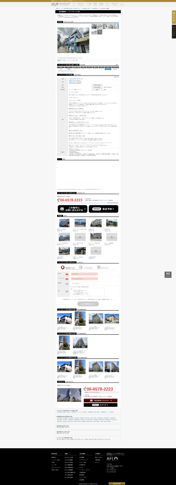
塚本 (75, 81)
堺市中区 (79, 421)
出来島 (66, 427)
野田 (79, 439)
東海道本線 (71, 81)
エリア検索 (89, 4)
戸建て (53, 462)
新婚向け (53, 457)
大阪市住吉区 (83, 419)
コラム (81, 467)
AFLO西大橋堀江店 (70, 472)
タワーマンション (56, 467)
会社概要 (81, 457)
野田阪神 (72, 439)
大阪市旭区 (65, 419)
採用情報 (81, 480)
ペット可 (53, 465)
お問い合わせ (115, 4)
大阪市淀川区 (101, 419)
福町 (58, 427)
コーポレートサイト (84, 470)
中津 (104, 439)
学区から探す (55, 470)
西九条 (100, 439)
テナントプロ (83, 477)
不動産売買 (82, 472)
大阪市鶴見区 (107, 419)
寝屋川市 (98, 421)
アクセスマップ (83, 460)
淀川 (65, 439)
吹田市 (94, 421)
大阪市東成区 (112, 418)
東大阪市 (109, 421)
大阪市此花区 (71, 418)
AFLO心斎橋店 (69, 460)
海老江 (68, 439)
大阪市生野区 (59, 419)
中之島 (106, 439)
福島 (92, 439)
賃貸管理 (81, 475)
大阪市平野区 (59, 421)
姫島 (74, 80)
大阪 (109, 439)
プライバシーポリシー (73, 299)
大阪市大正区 (87, 418)
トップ (74, 4)
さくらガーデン (107, 326)
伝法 (81, 439)
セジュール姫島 (60, 326)
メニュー (122, 4)
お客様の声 (82, 465)
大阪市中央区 (70, 421)
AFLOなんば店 (69, 457)
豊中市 (91, 421)
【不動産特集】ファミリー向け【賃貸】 (79, 412)
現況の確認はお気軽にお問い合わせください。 (67, 70)
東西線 (70, 83)
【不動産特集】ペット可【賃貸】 (107, 412)
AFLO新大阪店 (69, 477)
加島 (98, 439)
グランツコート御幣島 (92, 326)
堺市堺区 (75, 421)
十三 (84, 439)
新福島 (86, 439)
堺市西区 (83, 421)
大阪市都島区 (59, 418)
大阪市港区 (81, 418)
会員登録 (101, 4)
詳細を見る (108, 69)
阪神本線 (71, 80)
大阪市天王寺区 (93, 418)
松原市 (102, 421)
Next (88, 40)
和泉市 (105, 421)
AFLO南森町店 (69, 467)
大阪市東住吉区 (89, 419)
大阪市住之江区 (114, 419)
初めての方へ (81, 4)
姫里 (60, 427)
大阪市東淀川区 (106, 418)
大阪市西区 (76, 418)
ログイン (107, 4)
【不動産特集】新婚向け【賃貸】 (63, 412)
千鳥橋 (89, 439)
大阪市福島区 (65, 418)
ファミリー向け (55, 460)
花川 (79, 78)
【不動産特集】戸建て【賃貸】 (93, 412)
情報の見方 (116, 77)
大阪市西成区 (95, 419)
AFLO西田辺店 (69, 475)
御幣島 (74, 83)
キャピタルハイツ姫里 (77, 326)
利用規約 (65, 299)
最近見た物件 (117, 483)
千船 (63, 433)
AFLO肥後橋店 (69, 465)
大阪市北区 (65, 421)
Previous (58, 40)
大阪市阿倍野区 (77, 419)
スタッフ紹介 (83, 462)
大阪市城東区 (70, 419)
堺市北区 (88, 421)
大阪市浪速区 (100, 418)
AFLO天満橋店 (69, 470)
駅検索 (95, 4)
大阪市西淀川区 (75, 78)
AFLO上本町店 (69, 462)
